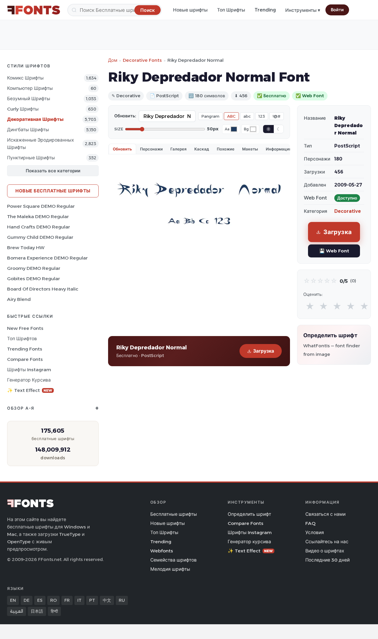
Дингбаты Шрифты (28, 129)
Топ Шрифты (231, 10)
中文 (107, 600)
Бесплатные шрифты (173, 514)
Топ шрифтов (22, 338)
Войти (337, 9)
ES (40, 600)
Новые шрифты (190, 10)
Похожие (225, 149)
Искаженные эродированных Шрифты (40, 143)
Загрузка (263, 351)
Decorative (347, 211)
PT (92, 600)
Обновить (122, 149)
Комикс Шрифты (25, 78)
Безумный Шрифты (28, 98)
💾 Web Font (334, 251)
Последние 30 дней (327, 560)
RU (122, 600)
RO (53, 600)
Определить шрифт (249, 514)
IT (79, 600)
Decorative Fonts (142, 60)
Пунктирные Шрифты (31, 157)
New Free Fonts (25, 328)
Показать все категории (53, 170)
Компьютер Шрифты (30, 88)
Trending (265, 10)
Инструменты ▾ (302, 10)
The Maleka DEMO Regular (38, 216)
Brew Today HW (26, 247)
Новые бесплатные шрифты (52, 191)
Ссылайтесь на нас (326, 541)
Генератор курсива (29, 380)
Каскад (201, 149)
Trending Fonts (24, 349)
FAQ (310, 523)
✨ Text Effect (29, 390)
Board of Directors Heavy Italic (42, 289)
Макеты (250, 149)
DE (27, 600)
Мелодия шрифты (170, 569)
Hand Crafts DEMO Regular (38, 227)
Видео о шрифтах (324, 551)
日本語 (37, 611)
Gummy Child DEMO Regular (40, 237)
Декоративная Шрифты (35, 119)
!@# (277, 116)
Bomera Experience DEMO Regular (47, 258)
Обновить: (125, 116)
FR (67, 600)
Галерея (178, 149)
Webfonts (161, 551)
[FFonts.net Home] (33, 10)
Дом (112, 60)
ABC (231, 116)
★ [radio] (310, 306)
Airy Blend (19, 299)
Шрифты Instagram (29, 369)
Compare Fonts (25, 359)
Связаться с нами (325, 514)
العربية (16, 611)
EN (13, 600)
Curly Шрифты (23, 109)
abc (247, 116)
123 (261, 116)
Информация (278, 149)
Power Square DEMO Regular (41, 206)
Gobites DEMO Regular (33, 278)
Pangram (210, 116)
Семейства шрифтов (173, 560)
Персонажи (151, 149)
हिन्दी (54, 611)
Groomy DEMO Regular (33, 268)
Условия (314, 532)
